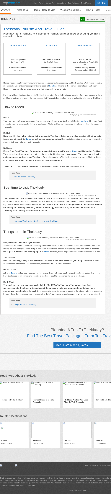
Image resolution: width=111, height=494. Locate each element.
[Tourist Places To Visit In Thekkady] (45, 390)
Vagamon (37, 440)
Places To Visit (6, 443)
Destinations (61, 3)
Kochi (75, 151)
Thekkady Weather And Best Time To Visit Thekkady (36, 221)
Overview (5, 10)
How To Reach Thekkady (24, 177)
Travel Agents (86, 3)
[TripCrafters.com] (11, 3)
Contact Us (97, 465)
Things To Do (22, 10)
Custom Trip (49, 3)
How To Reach (93, 10)
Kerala (52, 86)
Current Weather (18, 45)
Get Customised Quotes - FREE (77, 344)
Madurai (84, 121)
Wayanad (99, 440)
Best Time (51, 45)
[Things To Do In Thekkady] (14, 390)
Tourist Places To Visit (44, 10)
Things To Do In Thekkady (25, 304)
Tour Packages (73, 3)
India (46, 252)
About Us (88, 465)
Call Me (101, 3)
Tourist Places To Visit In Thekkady (43, 401)
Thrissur (67, 440)
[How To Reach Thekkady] (85, 53)
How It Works (38, 3)
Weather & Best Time (70, 10)
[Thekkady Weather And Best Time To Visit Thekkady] (17, 53)
